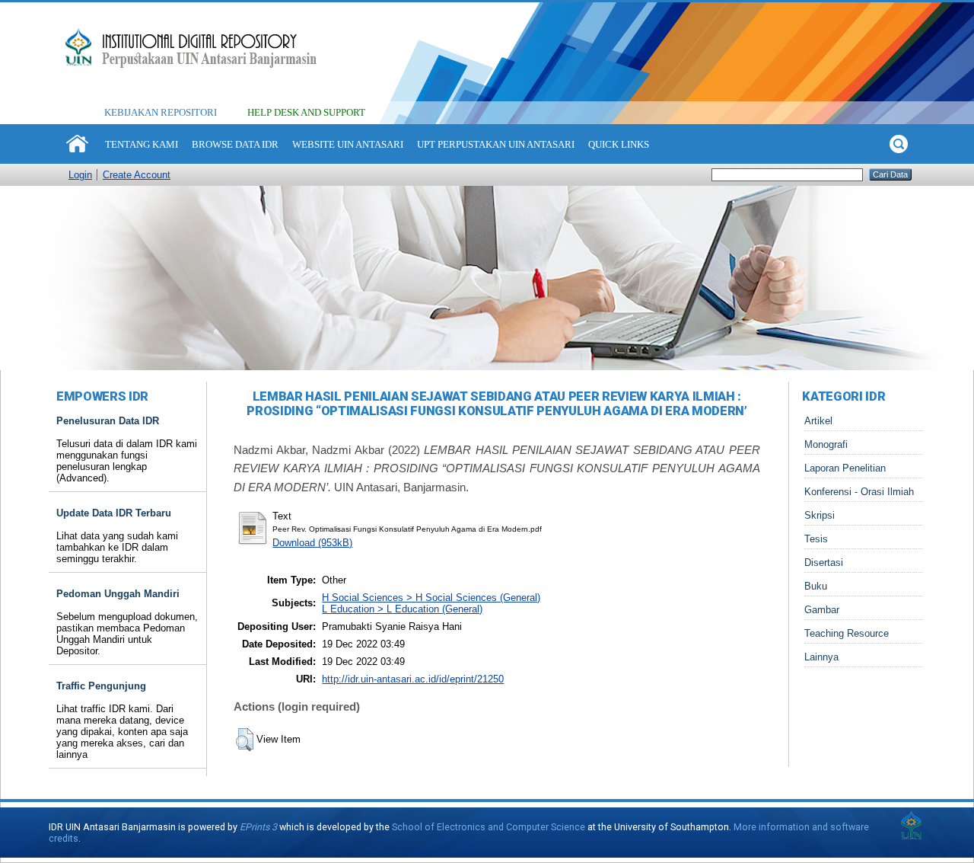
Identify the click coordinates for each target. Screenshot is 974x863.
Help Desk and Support (306, 112)
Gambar (821, 609)
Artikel (818, 421)
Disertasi (823, 562)
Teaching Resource (846, 633)
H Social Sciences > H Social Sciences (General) (431, 597)
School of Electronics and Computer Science (488, 827)
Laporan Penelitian (845, 468)
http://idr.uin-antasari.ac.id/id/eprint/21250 (413, 679)
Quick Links (618, 144)
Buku (815, 586)
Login (80, 175)
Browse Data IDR (235, 144)
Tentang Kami (141, 144)
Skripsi (819, 515)
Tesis (816, 539)
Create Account (136, 175)
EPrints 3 (258, 827)
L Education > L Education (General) (402, 609)
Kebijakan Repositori (160, 112)
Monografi (826, 444)
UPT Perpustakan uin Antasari (496, 144)
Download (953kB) (312, 542)
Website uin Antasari (347, 144)
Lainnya (821, 657)
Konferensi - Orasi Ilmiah (859, 491)
